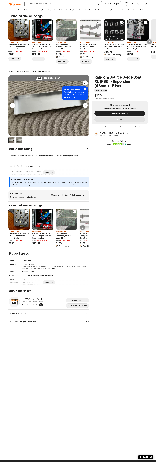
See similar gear (52, 78)
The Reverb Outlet (16, 10)
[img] (120, 133)
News (103, 10)
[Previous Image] (12, 105)
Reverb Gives (132, 10)
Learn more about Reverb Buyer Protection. (61, 185)
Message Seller (77, 300)
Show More (49, 172)
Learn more (56, 268)
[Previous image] (11, 30)
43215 (112, 98)
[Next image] (26, 30)
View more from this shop (77, 305)
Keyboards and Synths (55, 10)
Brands (97, 10)
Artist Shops (122, 10)
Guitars (26, 10)
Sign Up (139, 4)
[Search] (99, 3)
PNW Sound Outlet (107, 133)
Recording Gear (71, 10)
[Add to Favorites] (26, 22)
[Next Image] (85, 105)
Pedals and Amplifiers (39, 10)
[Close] (85, 89)
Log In (146, 4)
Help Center (142, 10)
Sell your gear (114, 4)
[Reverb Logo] (15, 4)
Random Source (28, 272)
